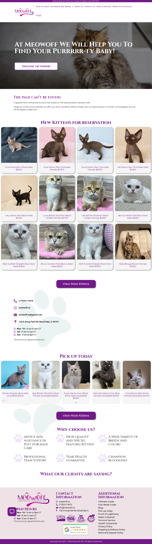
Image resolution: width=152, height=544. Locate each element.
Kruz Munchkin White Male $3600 (19, 168)
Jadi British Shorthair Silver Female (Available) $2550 (45, 394)
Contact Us (89, 6)
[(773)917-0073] (15, 301)
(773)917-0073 (26, 301)
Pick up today (42, 6)
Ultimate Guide (106, 501)
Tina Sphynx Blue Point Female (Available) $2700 (137, 394)
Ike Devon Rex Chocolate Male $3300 (133, 168)
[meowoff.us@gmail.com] (15, 315)
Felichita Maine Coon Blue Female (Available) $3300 (106, 394)
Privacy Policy (105, 526)
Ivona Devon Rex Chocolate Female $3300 (95, 168)
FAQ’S (38, 15)
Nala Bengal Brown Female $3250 (133, 265)
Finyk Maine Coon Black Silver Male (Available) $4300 (76, 395)
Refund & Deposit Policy (110, 533)
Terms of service (106, 520)
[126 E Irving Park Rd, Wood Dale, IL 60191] (15, 322)
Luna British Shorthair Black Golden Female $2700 (57, 216)
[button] (4, 400)
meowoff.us (24, 307)
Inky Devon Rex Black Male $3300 (19, 216)
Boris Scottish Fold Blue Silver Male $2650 (133, 216)
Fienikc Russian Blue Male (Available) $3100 (15, 394)
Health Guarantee (107, 523)
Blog (100, 508)
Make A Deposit (103, 6)
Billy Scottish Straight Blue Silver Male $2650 (19, 265)
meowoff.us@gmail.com (30, 314)
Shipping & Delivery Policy (111, 529)
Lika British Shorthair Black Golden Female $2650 (94, 216)
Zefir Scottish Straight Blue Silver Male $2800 (95, 265)
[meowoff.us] (15, 308)
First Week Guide (107, 505)
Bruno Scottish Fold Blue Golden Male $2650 (57, 265)
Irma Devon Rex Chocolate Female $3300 (57, 168)
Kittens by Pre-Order (61, 6)
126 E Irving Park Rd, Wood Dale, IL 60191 (39, 321)
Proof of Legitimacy (122, 6)
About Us (78, 6)
